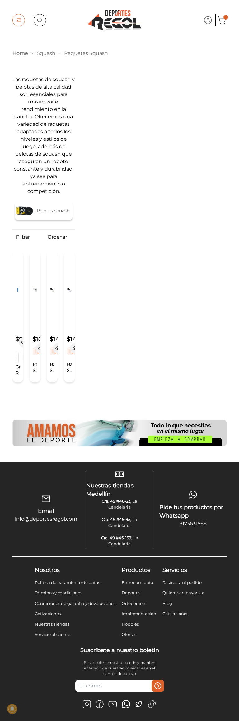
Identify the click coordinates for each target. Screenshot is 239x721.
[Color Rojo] (18, 357)
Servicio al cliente (52, 634)
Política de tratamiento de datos (67, 582)
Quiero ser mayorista (183, 592)
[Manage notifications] (12, 709)
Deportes (131, 592)
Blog (167, 603)
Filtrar (22, 237)
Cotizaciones (48, 613)
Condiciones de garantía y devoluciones (75, 603)
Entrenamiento (137, 582)
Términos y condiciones (58, 592)
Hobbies (130, 624)
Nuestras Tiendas (52, 624)
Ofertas (129, 634)
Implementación (139, 613)
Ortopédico (133, 603)
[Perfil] (208, 20)
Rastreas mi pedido (182, 582)
